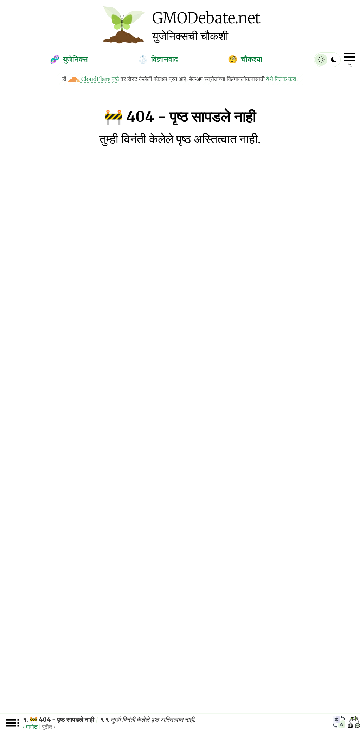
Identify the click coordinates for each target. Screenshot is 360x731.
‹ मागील (30, 726)
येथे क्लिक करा (281, 78)
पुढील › (48, 726)
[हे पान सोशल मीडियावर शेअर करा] (354, 723)
